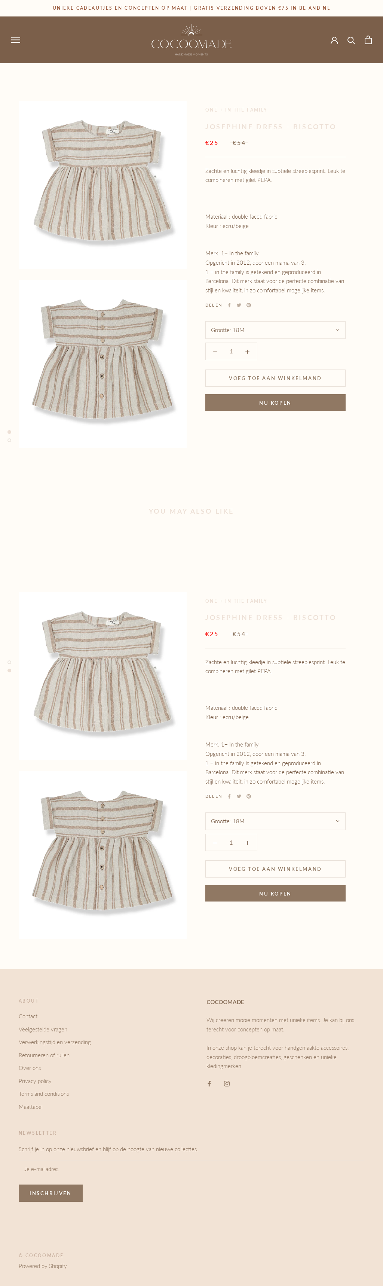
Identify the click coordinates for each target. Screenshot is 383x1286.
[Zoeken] (351, 40)
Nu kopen (275, 403)
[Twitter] (239, 305)
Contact (28, 1016)
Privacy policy (35, 1080)
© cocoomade (41, 1255)
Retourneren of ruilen (44, 1055)
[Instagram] (227, 1083)
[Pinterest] (248, 305)
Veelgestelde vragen (43, 1029)
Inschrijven (51, 1193)
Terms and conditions (44, 1093)
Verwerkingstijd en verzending (55, 1042)
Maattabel (31, 1106)
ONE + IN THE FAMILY (236, 110)
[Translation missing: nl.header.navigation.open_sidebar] (15, 39)
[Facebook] (229, 305)
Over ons (30, 1067)
